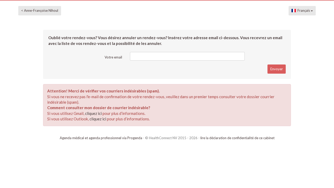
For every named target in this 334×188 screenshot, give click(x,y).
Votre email (113, 57)
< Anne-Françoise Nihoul (39, 10)
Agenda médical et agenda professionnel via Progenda (101, 138)
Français (303, 10)
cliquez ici (93, 113)
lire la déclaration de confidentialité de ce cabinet (237, 138)
